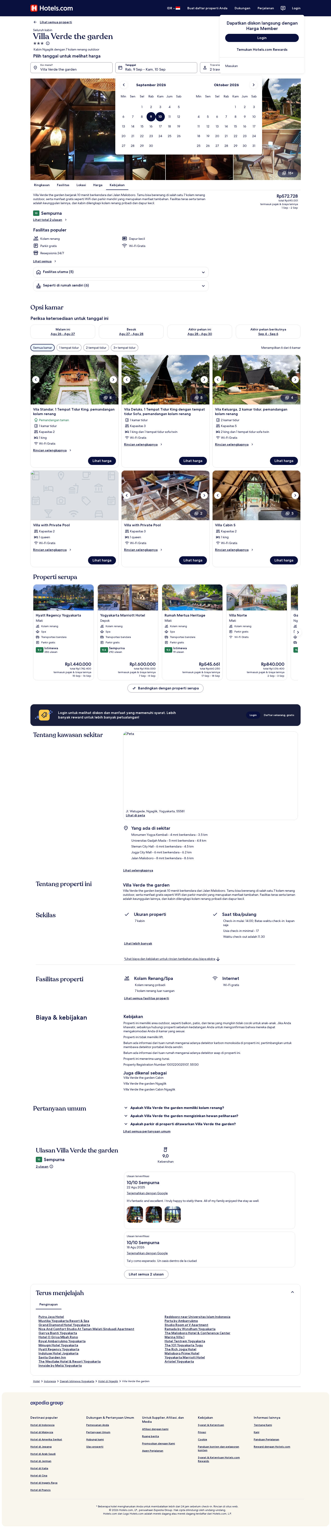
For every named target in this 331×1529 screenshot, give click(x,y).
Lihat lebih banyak (138, 943)
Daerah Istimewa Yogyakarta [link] (77, 1381)
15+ (290, 173)
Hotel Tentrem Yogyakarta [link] (185, 1341)
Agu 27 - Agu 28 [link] (131, 334)
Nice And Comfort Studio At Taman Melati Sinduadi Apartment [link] (86, 1329)
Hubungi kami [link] (95, 1439)
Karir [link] (256, 1432)
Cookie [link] (202, 1439)
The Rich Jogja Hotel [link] (180, 1349)
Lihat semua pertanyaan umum (146, 1131)
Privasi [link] (202, 1432)
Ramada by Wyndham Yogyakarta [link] (190, 1329)
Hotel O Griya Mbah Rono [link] (58, 1337)
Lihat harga (102, 461)
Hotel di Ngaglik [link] (108, 1381)
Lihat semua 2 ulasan (146, 1274)
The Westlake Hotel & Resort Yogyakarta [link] (70, 1361)
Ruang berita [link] (150, 1436)
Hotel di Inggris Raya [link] (43, 1482)
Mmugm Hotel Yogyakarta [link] (58, 1345)
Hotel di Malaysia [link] (41, 1432)
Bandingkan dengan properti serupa (168, 688)
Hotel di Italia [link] (39, 1468)
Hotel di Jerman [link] (40, 1461)
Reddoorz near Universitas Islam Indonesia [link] (197, 1317)
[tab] (48, 1304)
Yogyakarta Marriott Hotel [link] (185, 1357)
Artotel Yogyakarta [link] (179, 1361)
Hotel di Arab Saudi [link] (43, 1453)
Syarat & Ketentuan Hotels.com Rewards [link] (219, 1459)
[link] (262, 66)
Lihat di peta (135, 815)
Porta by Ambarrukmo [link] (181, 1321)
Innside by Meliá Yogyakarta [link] (60, 1365)
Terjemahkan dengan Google (147, 1193)
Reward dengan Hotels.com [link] (272, 1446)
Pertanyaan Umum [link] (98, 1432)
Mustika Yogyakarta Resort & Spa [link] (64, 1321)
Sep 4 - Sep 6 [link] (268, 334)
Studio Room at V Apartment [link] (186, 1325)
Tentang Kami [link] (263, 1425)
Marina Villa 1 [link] (174, 1337)
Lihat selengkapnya (138, 870)
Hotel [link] (36, 1381)
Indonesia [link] (50, 1381)
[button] (141, 107)
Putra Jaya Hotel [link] (51, 1317)
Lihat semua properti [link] (56, 22)
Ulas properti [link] (94, 1446)
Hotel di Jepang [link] (41, 1446)
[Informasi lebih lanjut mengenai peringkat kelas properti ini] (47, 43)
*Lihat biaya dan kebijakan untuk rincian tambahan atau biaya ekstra (169, 959)
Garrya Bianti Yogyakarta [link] (58, 1333)
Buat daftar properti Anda (207, 8)
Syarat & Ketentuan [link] (211, 1425)
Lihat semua (42, 261)
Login (296, 8)
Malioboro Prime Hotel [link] (182, 1353)
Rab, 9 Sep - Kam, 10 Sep (145, 69)
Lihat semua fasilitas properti (146, 998)
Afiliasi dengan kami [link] (155, 1429)
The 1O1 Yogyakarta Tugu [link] (184, 1345)
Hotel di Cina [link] (38, 1475)
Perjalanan (266, 8)
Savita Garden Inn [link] (52, 1357)
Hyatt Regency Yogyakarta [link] (59, 1349)
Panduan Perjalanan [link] (266, 1439)
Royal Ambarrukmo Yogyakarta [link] (62, 1341)
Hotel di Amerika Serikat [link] (46, 1439)
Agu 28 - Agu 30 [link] (200, 334)
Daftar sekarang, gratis (279, 715)
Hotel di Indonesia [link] (42, 1425)
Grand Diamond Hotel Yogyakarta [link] (64, 1325)
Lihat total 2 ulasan (47, 220)
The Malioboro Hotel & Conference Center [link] (197, 1333)
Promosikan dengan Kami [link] (158, 1443)
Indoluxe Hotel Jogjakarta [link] (58, 1353)
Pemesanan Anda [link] (97, 1425)
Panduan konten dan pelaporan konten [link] (218, 1448)
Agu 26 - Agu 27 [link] (63, 334)
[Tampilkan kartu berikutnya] (298, 632)
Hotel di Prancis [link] (40, 1490)
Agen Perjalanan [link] (152, 1450)
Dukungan (242, 8)
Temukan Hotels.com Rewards (262, 49)
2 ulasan (42, 1166)
